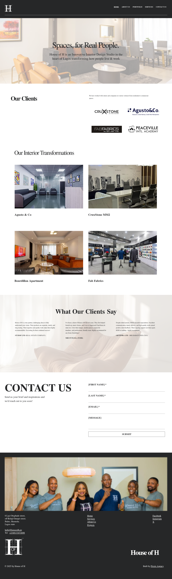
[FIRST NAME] (97, 384)
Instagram (157, 518)
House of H (145, 552)
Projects (90, 525)
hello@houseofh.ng (13, 529)
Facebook (157, 515)
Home (90, 515)
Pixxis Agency (157, 566)
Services (91, 518)
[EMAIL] (94, 406)
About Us (91, 521)
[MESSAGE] (94, 417)
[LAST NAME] (97, 395)
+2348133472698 (17, 532)
